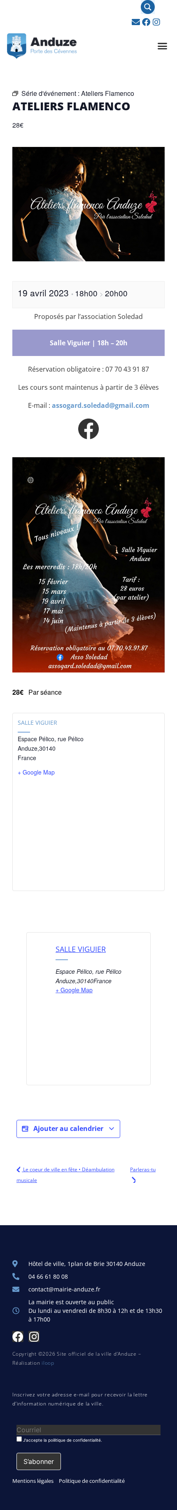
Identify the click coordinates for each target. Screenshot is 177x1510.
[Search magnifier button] (148, 7)
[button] (162, 46)
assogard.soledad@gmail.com (100, 405)
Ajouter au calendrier (68, 1128)
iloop (48, 1362)
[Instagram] (156, 22)
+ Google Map (36, 772)
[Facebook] (146, 22)
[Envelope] (136, 22)
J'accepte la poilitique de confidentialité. (62, 1440)
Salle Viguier (37, 722)
